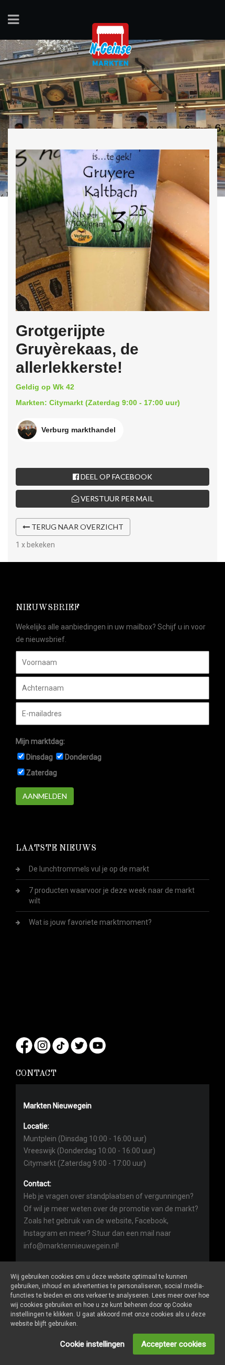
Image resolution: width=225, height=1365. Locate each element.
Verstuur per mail (116, 498)
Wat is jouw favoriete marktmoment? (90, 922)
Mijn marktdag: (40, 741)
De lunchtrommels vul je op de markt (89, 869)
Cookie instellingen (92, 1344)
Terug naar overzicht (76, 526)
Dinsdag (39, 757)
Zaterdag (41, 772)
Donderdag (83, 757)
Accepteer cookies (173, 1344)
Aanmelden (44, 796)
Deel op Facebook (115, 476)
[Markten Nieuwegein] (110, 44)
